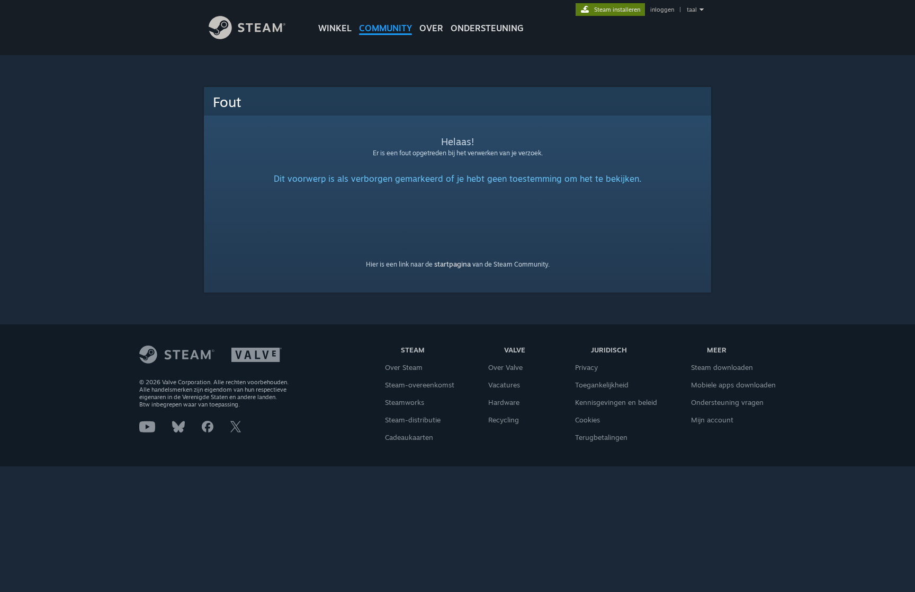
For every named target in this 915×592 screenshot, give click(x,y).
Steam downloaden (722, 367)
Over (431, 28)
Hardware (503, 402)
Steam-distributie (413, 420)
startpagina (452, 264)
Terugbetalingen (601, 437)
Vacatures (504, 385)
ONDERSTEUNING (487, 28)
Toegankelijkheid (602, 385)
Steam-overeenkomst (419, 385)
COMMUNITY (385, 28)
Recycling (503, 420)
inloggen (662, 9)
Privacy (586, 367)
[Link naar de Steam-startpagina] (247, 36)
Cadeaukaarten (409, 437)
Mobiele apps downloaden (733, 385)
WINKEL (335, 28)
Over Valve (505, 367)
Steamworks (404, 402)
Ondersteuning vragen (727, 402)
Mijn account (712, 420)
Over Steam (404, 367)
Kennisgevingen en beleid (616, 402)
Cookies (587, 420)
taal (692, 9)
